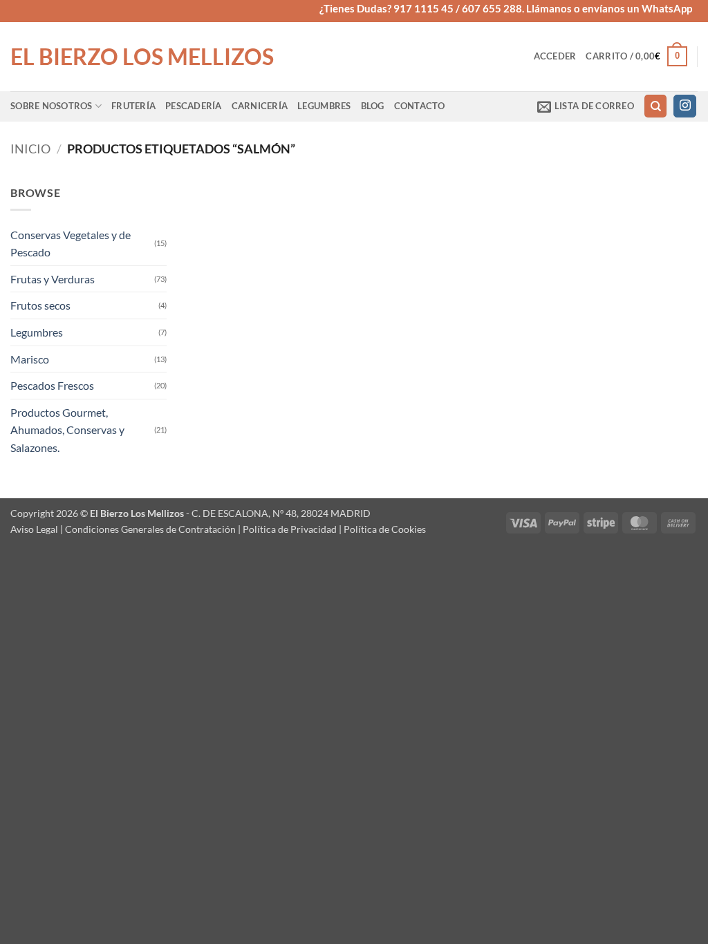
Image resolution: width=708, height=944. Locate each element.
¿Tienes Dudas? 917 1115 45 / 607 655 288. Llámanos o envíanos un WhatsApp (505, 8)
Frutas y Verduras (52, 278)
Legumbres (324, 105)
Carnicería (260, 105)
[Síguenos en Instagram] (684, 106)
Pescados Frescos (52, 385)
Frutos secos (40, 305)
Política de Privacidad (290, 529)
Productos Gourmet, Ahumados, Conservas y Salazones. (67, 430)
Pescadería (193, 105)
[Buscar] (655, 106)
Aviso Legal (34, 529)
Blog (372, 105)
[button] (555, 56)
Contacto (419, 105)
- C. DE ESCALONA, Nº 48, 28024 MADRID (277, 513)
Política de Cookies (385, 529)
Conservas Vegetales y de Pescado (70, 243)
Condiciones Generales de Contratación (150, 529)
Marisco (29, 359)
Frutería (133, 105)
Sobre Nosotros (51, 105)
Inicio (30, 148)
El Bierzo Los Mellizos (142, 57)
